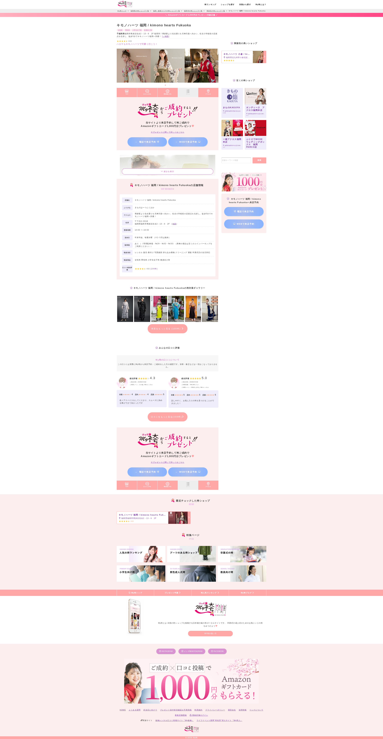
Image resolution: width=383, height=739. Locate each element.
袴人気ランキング (209, 593)
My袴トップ (136, 593)
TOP (126, 94)
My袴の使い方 (210, 633)
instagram (167, 651)
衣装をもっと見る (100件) (166, 328)
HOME (123, 710)
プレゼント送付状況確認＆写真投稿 (176, 710)
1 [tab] (165, 85)
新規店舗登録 (181, 715)
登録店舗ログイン (200, 715)
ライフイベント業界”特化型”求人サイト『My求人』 (219, 720)
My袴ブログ (246, 593)
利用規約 (198, 710)
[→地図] (165, 36)
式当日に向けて (150, 710)
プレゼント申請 (172, 593)
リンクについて (256, 710)
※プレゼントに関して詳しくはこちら (167, 132)
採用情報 (243, 710)
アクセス (208, 94)
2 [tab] (169, 85)
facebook (218, 651)
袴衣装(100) (168, 94)
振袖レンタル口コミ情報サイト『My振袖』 (174, 720)
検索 (259, 160)
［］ (174, 224)
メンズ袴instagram (192, 651)
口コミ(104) (147, 94)
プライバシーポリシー (215, 710)
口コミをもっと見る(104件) (166, 417)
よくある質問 (134, 710)
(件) (154, 269)
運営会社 (232, 710)
